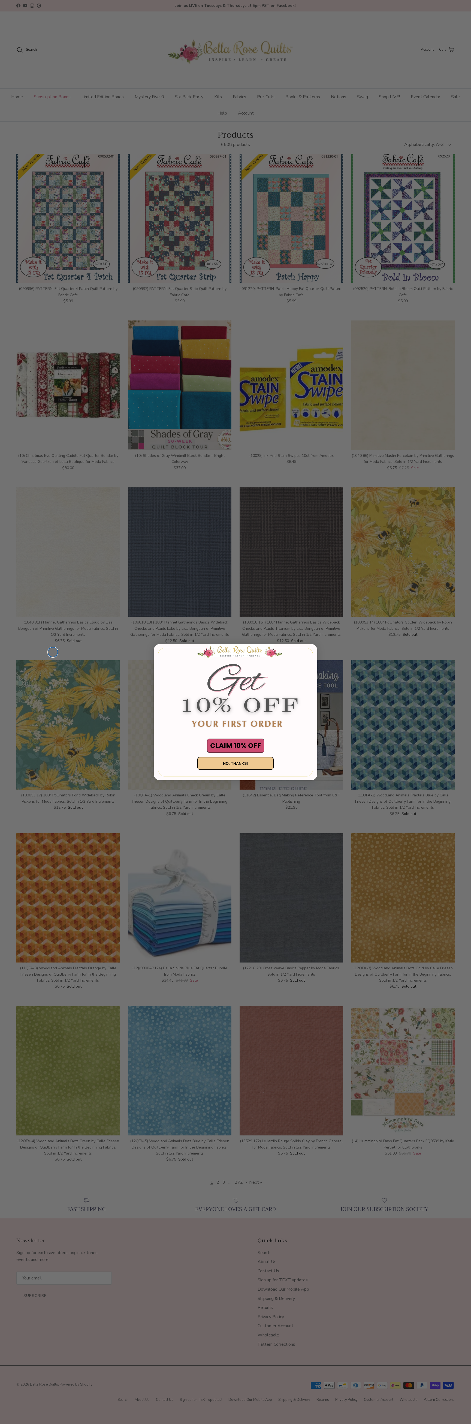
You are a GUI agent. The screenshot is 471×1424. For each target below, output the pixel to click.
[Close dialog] (53, 652)
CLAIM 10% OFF (235, 745)
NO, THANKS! (235, 763)
